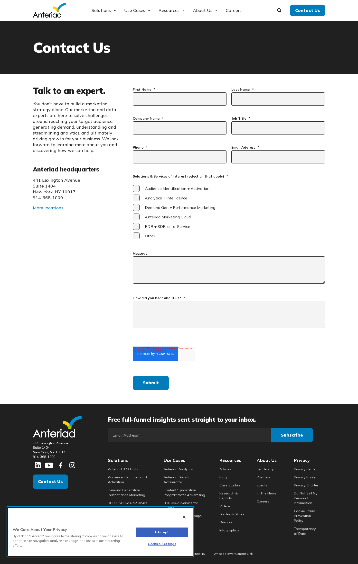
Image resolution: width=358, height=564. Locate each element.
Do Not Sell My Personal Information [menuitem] (305, 498)
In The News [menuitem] (266, 493)
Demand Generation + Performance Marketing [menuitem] (126, 492)
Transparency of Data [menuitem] (305, 531)
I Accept (162, 532)
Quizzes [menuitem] (225, 522)
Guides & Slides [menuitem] (231, 514)
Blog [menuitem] (223, 477)
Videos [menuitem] (225, 506)
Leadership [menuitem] (265, 469)
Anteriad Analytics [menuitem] (178, 469)
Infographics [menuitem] (229, 530)
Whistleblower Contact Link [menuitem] (233, 553)
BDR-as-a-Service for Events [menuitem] (181, 505)
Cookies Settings (162, 544)
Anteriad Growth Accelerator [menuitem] (177, 479)
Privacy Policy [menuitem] (305, 477)
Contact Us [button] (307, 10)
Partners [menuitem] (263, 477)
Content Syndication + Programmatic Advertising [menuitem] (184, 492)
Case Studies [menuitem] (229, 485)
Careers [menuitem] (263, 501)
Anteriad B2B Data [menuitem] (123, 469)
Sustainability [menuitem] (195, 553)
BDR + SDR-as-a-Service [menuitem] (128, 503)
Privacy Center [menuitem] (305, 469)
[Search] (280, 10)
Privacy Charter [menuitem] (306, 485)
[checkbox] (229, 212)
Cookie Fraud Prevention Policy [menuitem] (304, 516)
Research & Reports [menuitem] (228, 495)
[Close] (184, 517)
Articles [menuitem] (225, 469)
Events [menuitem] (262, 485)
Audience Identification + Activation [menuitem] (128, 479)
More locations (48, 208)
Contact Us (50, 481)
